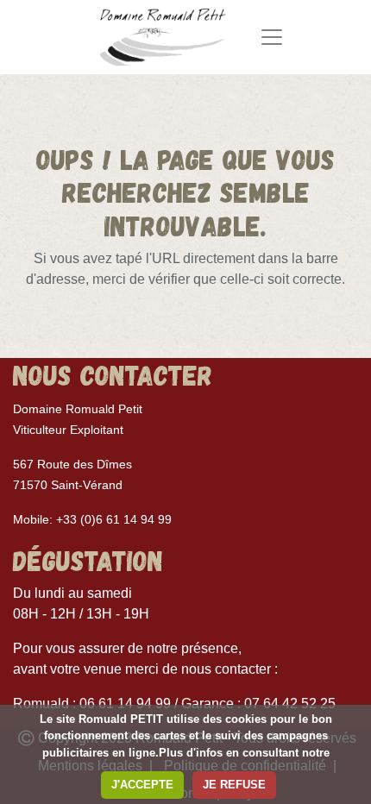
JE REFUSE (234, 784)
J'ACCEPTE (142, 784)
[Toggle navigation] (272, 37)
